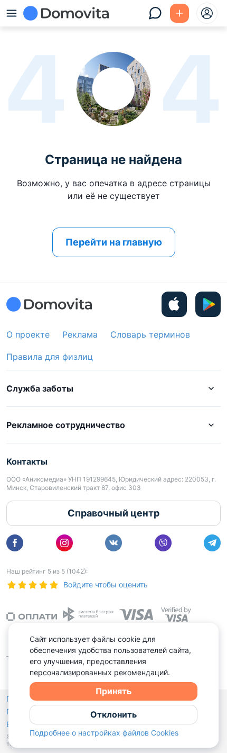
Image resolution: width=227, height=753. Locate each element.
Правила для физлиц (49, 356)
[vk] (113, 542)
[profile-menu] (206, 13)
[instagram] (64, 542)
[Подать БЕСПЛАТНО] (179, 13)
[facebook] (14, 542)
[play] (208, 304)
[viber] (163, 542)
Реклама (80, 334)
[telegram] (212, 542)
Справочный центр (113, 513)
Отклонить (113, 714)
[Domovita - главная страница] (66, 13)
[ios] (174, 304)
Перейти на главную (113, 242)
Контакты (27, 461)
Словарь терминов (150, 334)
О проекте (28, 334)
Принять (113, 691)
